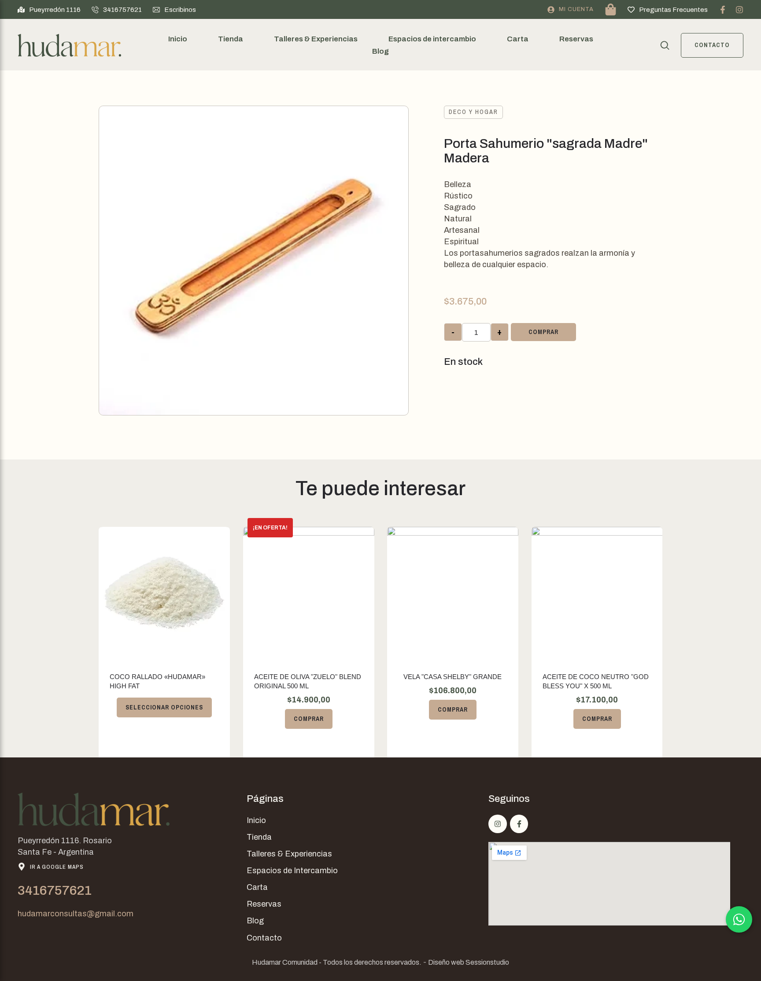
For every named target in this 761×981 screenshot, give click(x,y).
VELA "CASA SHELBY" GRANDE (452, 676)
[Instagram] (739, 10)
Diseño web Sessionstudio (468, 962)
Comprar (543, 332)
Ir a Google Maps (57, 867)
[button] (49, 9)
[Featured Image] (164, 593)
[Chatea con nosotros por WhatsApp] (739, 919)
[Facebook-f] (723, 10)
